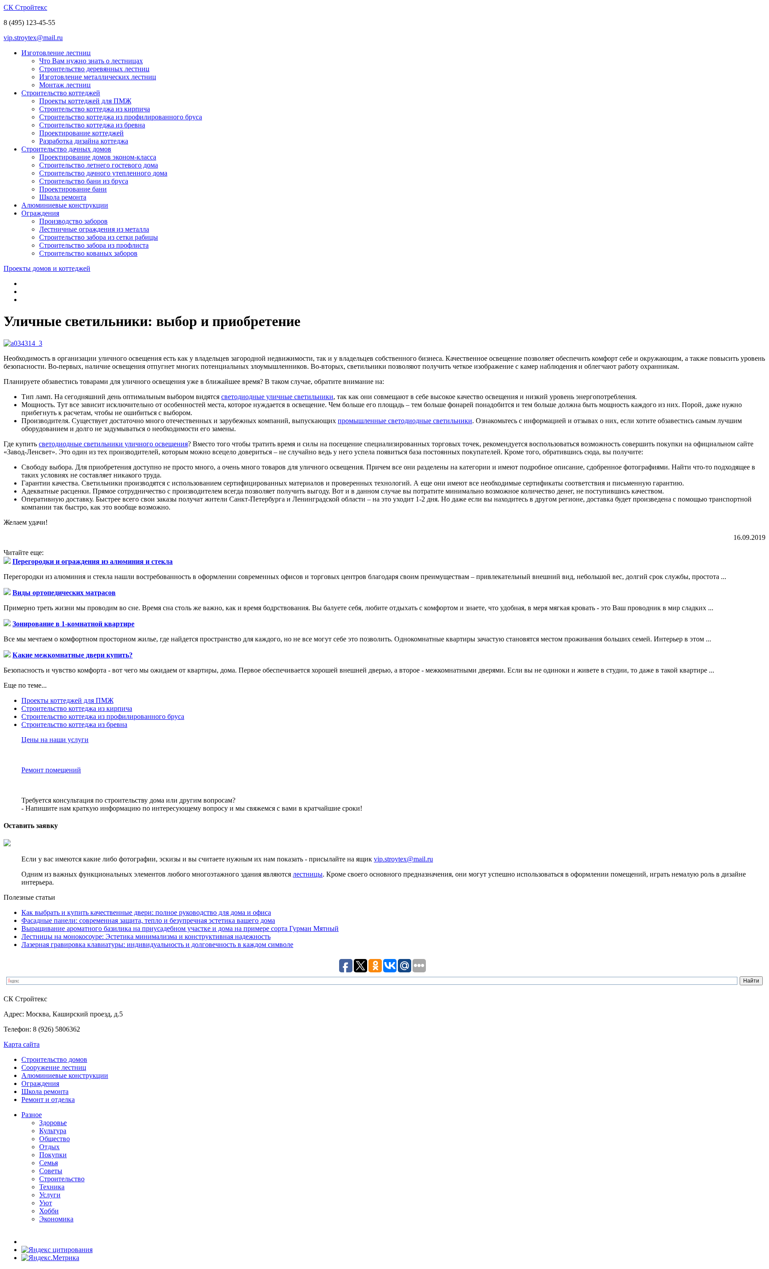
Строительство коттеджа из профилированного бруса (120, 117)
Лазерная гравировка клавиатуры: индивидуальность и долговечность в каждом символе (157, 944)
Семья (48, 1163)
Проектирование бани (73, 189)
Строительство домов (54, 1059)
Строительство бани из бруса (83, 181)
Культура (52, 1130)
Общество (54, 1139)
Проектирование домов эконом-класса (97, 157)
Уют (45, 1203)
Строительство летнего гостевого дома (98, 165)
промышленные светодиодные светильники (405, 420)
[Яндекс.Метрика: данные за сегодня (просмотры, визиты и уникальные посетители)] (50, 1258)
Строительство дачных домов (66, 149)
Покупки (53, 1155)
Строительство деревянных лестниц (94, 69)
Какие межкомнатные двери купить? (72, 655)
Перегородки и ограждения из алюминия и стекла (92, 561)
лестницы (308, 874)
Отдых (49, 1147)
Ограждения (40, 213)
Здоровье (53, 1122)
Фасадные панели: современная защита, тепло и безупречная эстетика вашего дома (148, 920)
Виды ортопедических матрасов (64, 592)
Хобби (49, 1211)
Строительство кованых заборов (88, 253)
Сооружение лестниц (53, 1067)
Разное (31, 1114)
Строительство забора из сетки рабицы (98, 237)
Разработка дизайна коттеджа (83, 141)
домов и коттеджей (47, 268)
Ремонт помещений (51, 770)
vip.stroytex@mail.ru (33, 37)
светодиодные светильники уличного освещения (113, 444)
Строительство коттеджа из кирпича (94, 109)
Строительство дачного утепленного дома (103, 173)
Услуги (50, 1195)
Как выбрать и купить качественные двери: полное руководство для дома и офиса (146, 912)
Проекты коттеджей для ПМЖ (85, 101)
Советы (50, 1171)
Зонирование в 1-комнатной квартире (73, 624)
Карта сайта (22, 1044)
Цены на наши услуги (55, 739)
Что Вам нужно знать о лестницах (91, 61)
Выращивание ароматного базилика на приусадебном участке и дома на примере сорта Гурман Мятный (180, 928)
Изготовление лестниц (56, 53)
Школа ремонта (62, 197)
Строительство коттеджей (60, 93)
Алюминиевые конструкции (64, 205)
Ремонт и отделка (48, 1099)
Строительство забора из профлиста (94, 245)
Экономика (56, 1219)
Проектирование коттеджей (81, 133)
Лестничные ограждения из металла (94, 229)
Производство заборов (73, 221)
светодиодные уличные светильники (277, 396)
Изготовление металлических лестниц (97, 77)
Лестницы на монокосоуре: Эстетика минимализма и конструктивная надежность (146, 936)
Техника (52, 1187)
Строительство (62, 1179)
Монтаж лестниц (65, 85)
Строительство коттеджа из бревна (92, 125)
